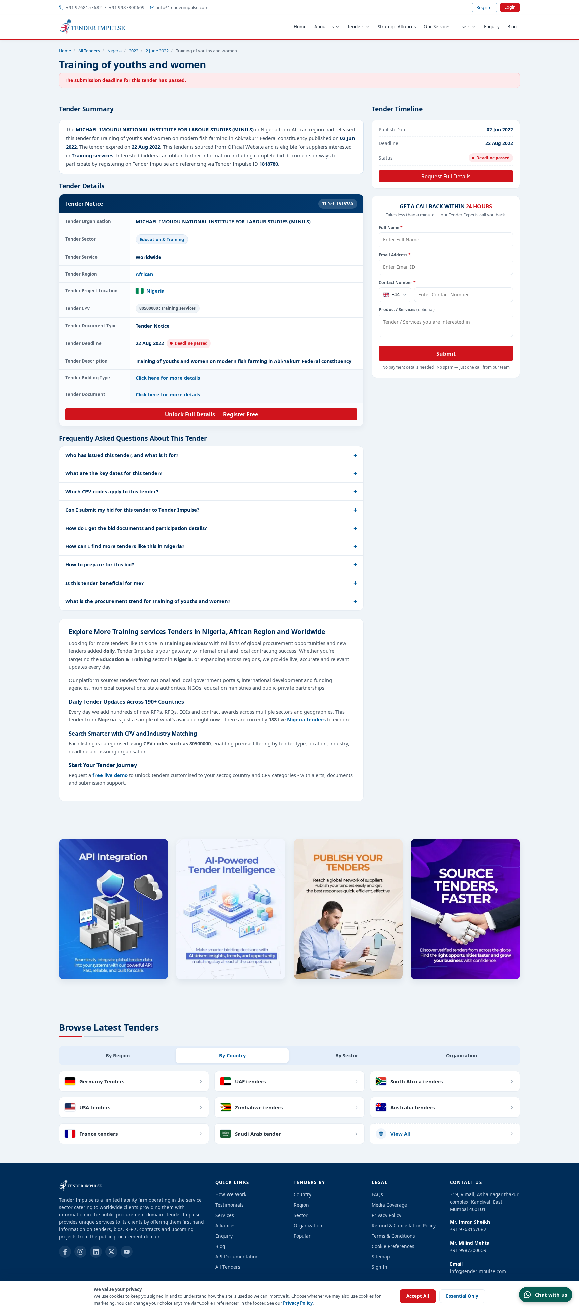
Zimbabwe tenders (259, 1107)
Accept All (417, 1296)
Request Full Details (446, 176)
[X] (111, 1252)
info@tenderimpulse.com (182, 7)
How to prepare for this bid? (99, 564)
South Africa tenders (416, 1081)
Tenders (355, 27)
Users (464, 27)
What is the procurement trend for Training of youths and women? (147, 601)
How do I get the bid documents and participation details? (136, 528)
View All (400, 1133)
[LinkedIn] (96, 1252)
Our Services (437, 27)
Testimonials (229, 1205)
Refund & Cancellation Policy (404, 1225)
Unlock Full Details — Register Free (211, 414)
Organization (308, 1225)
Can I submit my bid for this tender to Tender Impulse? (132, 509)
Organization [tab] (461, 1055)
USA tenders (94, 1107)
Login (510, 7)
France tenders (98, 1133)
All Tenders (89, 51)
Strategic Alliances (397, 27)
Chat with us (551, 1294)
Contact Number (397, 282)
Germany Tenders (101, 1081)
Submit (446, 353)
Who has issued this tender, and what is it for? (121, 455)
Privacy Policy (298, 1303)
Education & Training (162, 239)
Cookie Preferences (393, 1246)
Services (224, 1215)
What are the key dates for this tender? (113, 473)
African (144, 274)
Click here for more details (168, 378)
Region (301, 1205)
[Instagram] (80, 1252)
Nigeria (114, 51)
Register (484, 7)
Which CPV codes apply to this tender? (111, 491)
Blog (512, 27)
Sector (301, 1215)
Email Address (395, 255)
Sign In (379, 1267)
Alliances (225, 1225)
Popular (302, 1236)
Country (302, 1194)
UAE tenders (250, 1081)
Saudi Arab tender (258, 1133)
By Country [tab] (232, 1055)
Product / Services (407, 309)
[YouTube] (127, 1252)
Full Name (391, 227)
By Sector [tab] (346, 1055)
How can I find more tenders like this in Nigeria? (124, 546)
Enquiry (492, 27)
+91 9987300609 (127, 7)
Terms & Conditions (393, 1236)
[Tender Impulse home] (92, 27)
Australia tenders (412, 1107)
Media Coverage (389, 1205)
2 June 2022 (157, 51)
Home (300, 27)
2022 (133, 51)
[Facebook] (65, 1252)
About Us (324, 27)
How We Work (230, 1194)
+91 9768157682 (84, 7)
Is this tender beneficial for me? (104, 583)
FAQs (377, 1194)
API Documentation (237, 1256)
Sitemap (381, 1256)
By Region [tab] (118, 1055)
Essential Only (462, 1296)
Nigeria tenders (306, 719)
